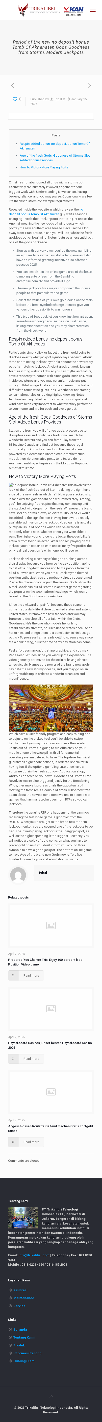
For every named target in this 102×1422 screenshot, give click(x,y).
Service (19, 1306)
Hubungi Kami (24, 1361)
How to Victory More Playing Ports (44, 167)
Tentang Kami (24, 1337)
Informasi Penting (27, 1353)
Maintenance (23, 1298)
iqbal (58, 99)
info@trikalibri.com (34, 1255)
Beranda (20, 1329)
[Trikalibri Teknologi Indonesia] (51, 9)
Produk (19, 1345)
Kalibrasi (20, 1290)
